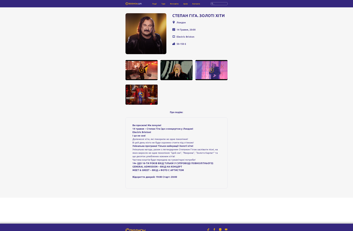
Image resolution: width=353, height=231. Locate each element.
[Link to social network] (208, 229)
